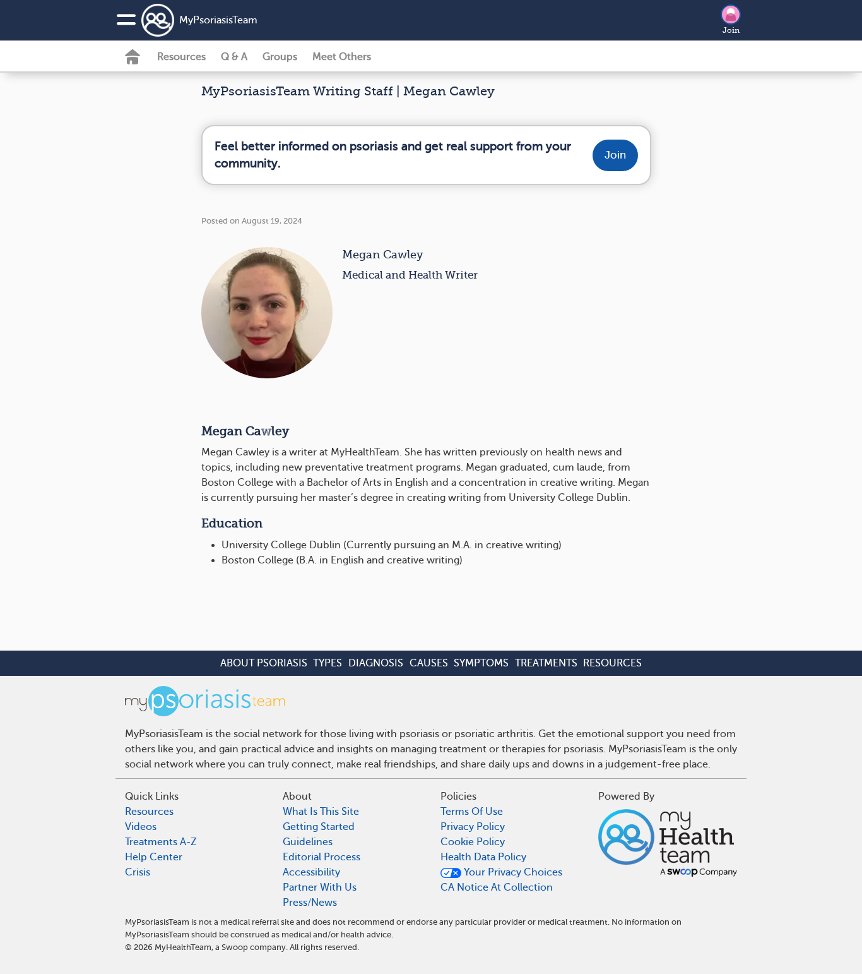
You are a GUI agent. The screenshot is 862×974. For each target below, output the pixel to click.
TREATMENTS (546, 663)
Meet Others (341, 57)
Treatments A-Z (161, 842)
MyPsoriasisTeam (218, 20)
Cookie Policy (472, 842)
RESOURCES (612, 663)
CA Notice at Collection (496, 887)
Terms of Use (471, 811)
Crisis (137, 872)
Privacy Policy (472, 827)
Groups (280, 57)
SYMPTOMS (481, 663)
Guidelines (308, 842)
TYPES (327, 663)
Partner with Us (320, 887)
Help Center (153, 857)
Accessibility (311, 872)
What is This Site (321, 811)
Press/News (310, 902)
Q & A (234, 57)
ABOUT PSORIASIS (263, 663)
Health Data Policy (483, 857)
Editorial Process (321, 857)
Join (731, 30)
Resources (181, 57)
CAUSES (429, 663)
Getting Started (319, 827)
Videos (140, 827)
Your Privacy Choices (511, 872)
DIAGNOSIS (375, 663)
